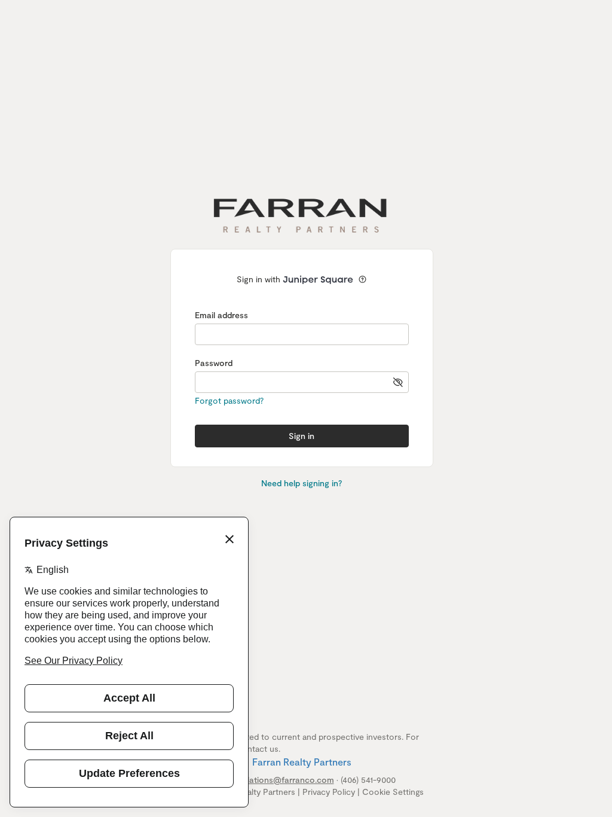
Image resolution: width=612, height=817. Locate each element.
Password (213, 363)
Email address (221, 315)
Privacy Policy (328, 791)
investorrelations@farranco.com (271, 780)
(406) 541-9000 (368, 780)
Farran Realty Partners (301, 761)
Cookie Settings (393, 791)
